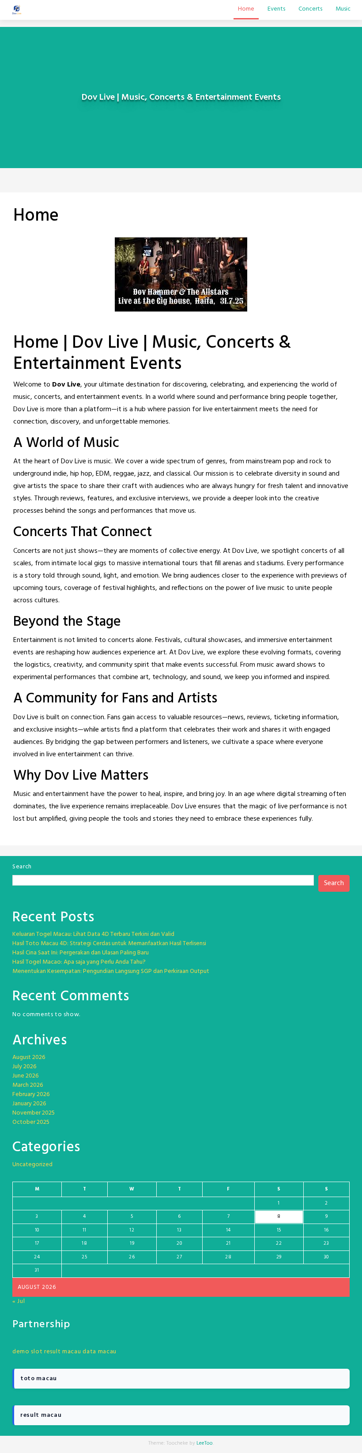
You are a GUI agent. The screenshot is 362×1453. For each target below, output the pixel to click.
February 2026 (30, 1094)
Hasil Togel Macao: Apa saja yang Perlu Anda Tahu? (79, 962)
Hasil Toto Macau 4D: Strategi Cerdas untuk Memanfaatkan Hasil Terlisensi (109, 944)
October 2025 (30, 1122)
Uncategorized (32, 1165)
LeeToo (204, 1443)
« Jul (18, 1301)
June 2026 (25, 1076)
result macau (62, 1352)
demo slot (27, 1352)
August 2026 (28, 1057)
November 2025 (33, 1113)
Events (276, 9)
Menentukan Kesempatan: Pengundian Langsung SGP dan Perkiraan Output (110, 971)
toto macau (38, 1379)
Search (22, 866)
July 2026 (24, 1067)
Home (246, 9)
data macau (100, 1352)
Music (343, 9)
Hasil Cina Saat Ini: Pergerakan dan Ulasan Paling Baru (80, 953)
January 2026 (29, 1104)
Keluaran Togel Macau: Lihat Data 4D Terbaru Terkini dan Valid (93, 934)
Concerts (310, 9)
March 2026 (27, 1085)
